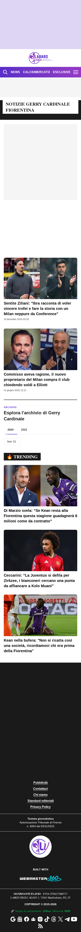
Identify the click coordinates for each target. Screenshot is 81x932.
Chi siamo (40, 794)
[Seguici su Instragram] (40, 919)
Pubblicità (40, 782)
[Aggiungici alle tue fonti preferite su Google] (13, 919)
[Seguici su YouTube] (74, 919)
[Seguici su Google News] (20, 919)
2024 (11, 429)
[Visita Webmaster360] (40, 879)
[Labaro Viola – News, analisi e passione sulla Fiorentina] (40, 58)
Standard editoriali (41, 800)
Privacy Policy (40, 806)
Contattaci (40, 788)
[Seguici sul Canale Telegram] (67, 919)
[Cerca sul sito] (5, 72)
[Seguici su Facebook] (27, 919)
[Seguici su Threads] (54, 919)
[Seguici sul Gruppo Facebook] (33, 919)
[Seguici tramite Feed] (40, 926)
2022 (24, 429)
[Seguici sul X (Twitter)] (60, 919)
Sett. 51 (11, 441)
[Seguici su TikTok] (47, 919)
